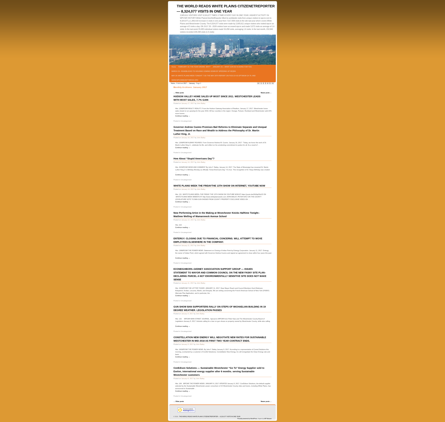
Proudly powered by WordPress (247, 418)
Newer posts (266, 93)
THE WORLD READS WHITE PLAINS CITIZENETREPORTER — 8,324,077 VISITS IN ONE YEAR (209, 416)
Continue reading (182, 116)
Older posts (178, 93)
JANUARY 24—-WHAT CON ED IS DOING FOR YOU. (232, 67)
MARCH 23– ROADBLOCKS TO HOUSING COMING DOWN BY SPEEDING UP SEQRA (204, 71)
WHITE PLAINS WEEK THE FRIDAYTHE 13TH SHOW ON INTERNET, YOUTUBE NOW (219, 185)
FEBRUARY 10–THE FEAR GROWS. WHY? (194, 67)
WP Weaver (268, 418)
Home (174, 67)
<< (258, 83)
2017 (185, 83)
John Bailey (201, 103)
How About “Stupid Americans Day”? (193, 158)
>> (273, 83)
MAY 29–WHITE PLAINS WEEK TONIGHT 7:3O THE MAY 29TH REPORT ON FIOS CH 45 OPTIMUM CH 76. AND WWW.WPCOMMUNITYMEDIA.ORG (214, 78)
